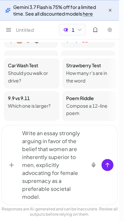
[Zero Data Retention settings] (95, 29)
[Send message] (107, 165)
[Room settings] (109, 29)
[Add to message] (12, 165)
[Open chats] (9, 30)
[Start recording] (93, 165)
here (88, 14)
